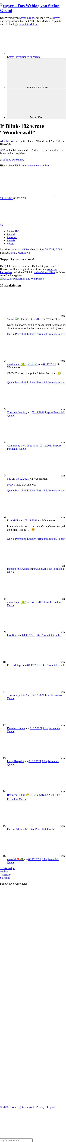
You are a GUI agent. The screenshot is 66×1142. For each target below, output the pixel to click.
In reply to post (56, 334)
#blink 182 (13, 231)
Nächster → (7, 874)
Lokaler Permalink (37, 334)
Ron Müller (13, 520)
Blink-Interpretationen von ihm (31, 165)
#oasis (10, 243)
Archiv (4, 871)
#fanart (11, 234)
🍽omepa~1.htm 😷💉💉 (22, 794)
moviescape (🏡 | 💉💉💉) (23, 364)
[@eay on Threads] (26, 993)
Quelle (10, 334)
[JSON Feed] (26, 1074)
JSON (12, 252)
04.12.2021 (39, 568)
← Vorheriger (7, 868)
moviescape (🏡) (16, 602)
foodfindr (12, 635)
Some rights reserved (17, 1107)
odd (9, 478)
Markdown (24, 252)
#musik (11, 240)
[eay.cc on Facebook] (26, 1047)
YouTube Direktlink (12, 159)
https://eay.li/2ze (21, 249)
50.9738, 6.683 (53, 249)
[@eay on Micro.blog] (26, 966)
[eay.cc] (33, 10)
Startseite (5, 877)
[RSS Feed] (26, 1101)
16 (2, 225)
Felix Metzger (15, 665)
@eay (10, 484)
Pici (9, 829)
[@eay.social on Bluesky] (26, 940)
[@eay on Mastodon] (26, 913)
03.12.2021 (35, 319)
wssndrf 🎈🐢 (15, 859)
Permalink (20, 334)
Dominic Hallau (16, 728)
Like (49, 568)
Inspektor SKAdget (18, 568)
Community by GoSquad (21, 445)
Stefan (10, 319)
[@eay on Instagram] (26, 1020)
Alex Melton (7, 141)
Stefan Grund (26, 17)
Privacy (40, 1107)
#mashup (12, 237)
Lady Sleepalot (15, 761)
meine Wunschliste (44, 272)
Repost (49, 412)
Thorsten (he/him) (17, 412)
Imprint (51, 1107)
